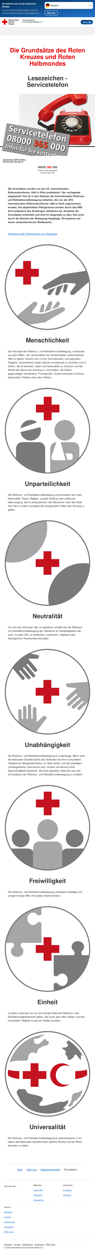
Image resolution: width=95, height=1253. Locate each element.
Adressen (8, 1212)
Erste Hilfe (38, 1190)
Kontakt (7, 1217)
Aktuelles (67, 1195)
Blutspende (39, 1200)
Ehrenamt (38, 1195)
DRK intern (9, 1231)
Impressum (9, 1226)
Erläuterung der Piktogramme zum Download (32, 233)
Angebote (67, 1190)
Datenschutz (9, 1222)
